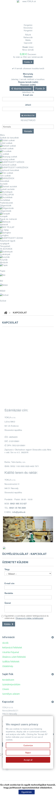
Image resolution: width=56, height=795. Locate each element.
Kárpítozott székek (8, 164)
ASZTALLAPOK (7, 194)
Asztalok (4, 183)
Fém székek (5, 175)
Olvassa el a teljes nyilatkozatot (29, 618)
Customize (28, 745)
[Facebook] (3, 769)
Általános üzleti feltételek (14, 657)
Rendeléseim (8, 680)
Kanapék (4, 216)
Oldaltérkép (7, 666)
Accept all (28, 759)
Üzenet (7, 603)
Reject (28, 752)
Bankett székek (7, 148)
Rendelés (8, 593)
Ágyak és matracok (8, 219)
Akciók (5, 643)
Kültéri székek (6, 143)
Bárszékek (4, 181)
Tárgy (7, 569)
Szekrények (5, 254)
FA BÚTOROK (6, 248)
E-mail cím (28, 95)
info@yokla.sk (18, 512)
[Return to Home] (5, 312)
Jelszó (28, 104)
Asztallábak (5, 200)
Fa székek (4, 153)
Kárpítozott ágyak (7, 240)
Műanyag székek (7, 159)
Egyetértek (27, 792)
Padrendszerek (6, 202)
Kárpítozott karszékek (9, 170)
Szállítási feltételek (10, 661)
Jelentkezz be (28, 92)
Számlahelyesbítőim (11, 684)
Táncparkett (5, 246)
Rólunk (28, 34)
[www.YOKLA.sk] (28, 11)
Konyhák (4, 259)
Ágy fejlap (4, 229)
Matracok (4, 224)
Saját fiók (7, 674)
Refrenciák (28, 37)
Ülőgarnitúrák (5, 210)
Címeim (5, 689)
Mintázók (4, 262)
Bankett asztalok (7, 189)
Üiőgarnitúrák (5, 205)
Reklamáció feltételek (12, 647)
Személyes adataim (11, 694)
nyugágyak (4, 243)
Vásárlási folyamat (10, 652)
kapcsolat (28, 42)
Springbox (4, 235)
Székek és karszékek (9, 137)
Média (28, 40)
